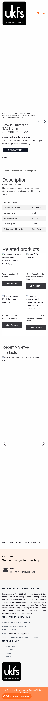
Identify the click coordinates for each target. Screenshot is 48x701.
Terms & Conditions (12, 650)
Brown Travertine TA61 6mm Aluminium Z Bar (22, 542)
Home (4, 113)
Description (30, 171)
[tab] (30, 170)
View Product (12, 283)
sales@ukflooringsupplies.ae (22, 572)
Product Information (13, 171)
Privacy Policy (9, 646)
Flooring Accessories (16, 113)
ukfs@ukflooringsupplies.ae (18, 634)
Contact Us (15, 150)
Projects (7, 653)
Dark (34, 213)
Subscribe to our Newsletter (17, 696)
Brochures (8, 657)
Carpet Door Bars (14, 115)
